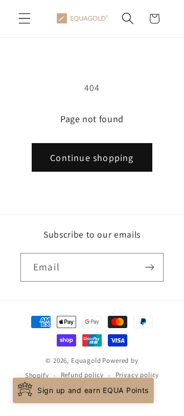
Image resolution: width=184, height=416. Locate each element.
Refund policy (82, 375)
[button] (24, 18)
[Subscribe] (149, 267)
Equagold (86, 360)
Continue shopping (91, 158)
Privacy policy (137, 375)
